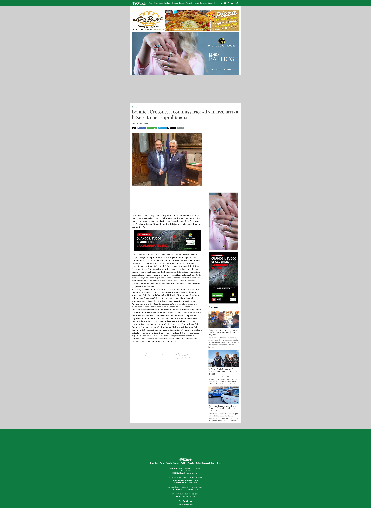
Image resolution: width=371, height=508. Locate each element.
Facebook (142, 128)
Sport (210, 3)
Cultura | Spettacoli (200, 3)
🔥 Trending (213, 307)
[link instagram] (228, 3)
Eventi (216, 3)
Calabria (167, 3)
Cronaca (175, 3)
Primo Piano (159, 463)
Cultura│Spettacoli (203, 463)
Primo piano (158, 3)
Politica (181, 3)
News (150, 3)
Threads (172, 128)
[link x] (221, 3)
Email (181, 128)
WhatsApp (152, 128)
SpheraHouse (189, 504)
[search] (237, 3)
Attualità (189, 3)
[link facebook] (225, 3)
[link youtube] (232, 3)
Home (134, 107)
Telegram (163, 128)
